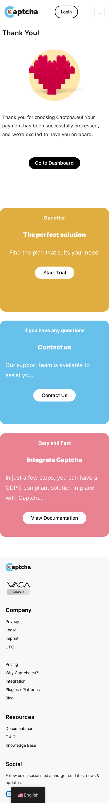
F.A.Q (11, 736)
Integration (15, 681)
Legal (11, 629)
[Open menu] (99, 12)
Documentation (19, 728)
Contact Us (54, 395)
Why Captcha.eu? (22, 672)
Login (66, 12)
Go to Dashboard (54, 163)
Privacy (12, 621)
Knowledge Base (21, 745)
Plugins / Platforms (23, 689)
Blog (10, 697)
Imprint (12, 638)
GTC (10, 647)
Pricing (12, 664)
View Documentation (54, 518)
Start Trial (54, 273)
